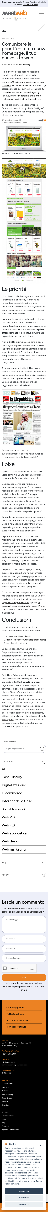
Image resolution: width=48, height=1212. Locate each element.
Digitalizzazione (14, 785)
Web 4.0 (8, 825)
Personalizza (24, 1204)
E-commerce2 (7, 1084)
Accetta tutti (24, 1191)
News (4, 1119)
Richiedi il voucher (30, 5)
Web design (11, 841)
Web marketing (14, 849)
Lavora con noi (8, 1116)
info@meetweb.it (9, 1062)
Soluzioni (5, 1105)
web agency (8, 719)
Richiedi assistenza (16, 1027)
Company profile (15, 1007)
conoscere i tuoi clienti (18, 636)
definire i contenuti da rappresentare (25, 639)
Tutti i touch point (15, 1014)
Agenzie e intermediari (10, 1130)
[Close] (40, 1145)
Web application (14, 833)
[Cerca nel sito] (42, 749)
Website (5, 1091)
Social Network (14, 809)
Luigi (15, 65)
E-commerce (12, 793)
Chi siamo (5, 1112)
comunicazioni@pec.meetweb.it (15, 1065)
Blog (3, 1123)
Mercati (5, 1102)
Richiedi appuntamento (18, 1020)
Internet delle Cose (17, 801)
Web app (5, 1087)
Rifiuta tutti (24, 1198)
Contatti (5, 1126)
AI (3, 769)
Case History (12, 777)
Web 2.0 (8, 817)
